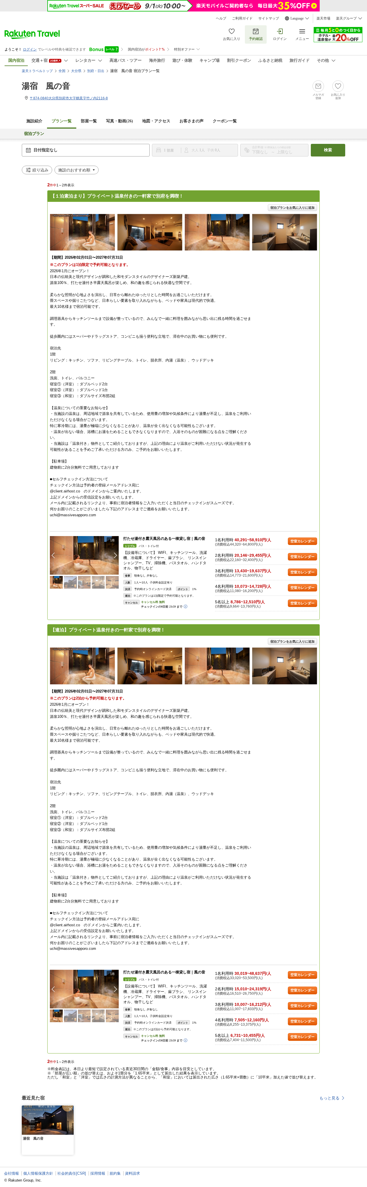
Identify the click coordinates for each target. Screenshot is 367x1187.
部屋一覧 (89, 121)
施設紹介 (34, 121)
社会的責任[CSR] (71, 1173)
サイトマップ (268, 18)
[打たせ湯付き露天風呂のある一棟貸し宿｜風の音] (84, 555)
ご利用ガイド (242, 18)
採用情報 (97, 1173)
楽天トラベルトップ (37, 71)
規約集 (115, 1173)
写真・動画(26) (119, 121)
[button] (115, 555)
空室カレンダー (302, 541)
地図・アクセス (156, 121)
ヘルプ (221, 18)
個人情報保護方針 (38, 1173)
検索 (328, 150)
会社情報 (11, 1173)
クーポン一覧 (225, 121)
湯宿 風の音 (46, 86)
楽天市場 (323, 18)
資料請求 (132, 1173)
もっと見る (329, 1098)
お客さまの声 (191, 121)
